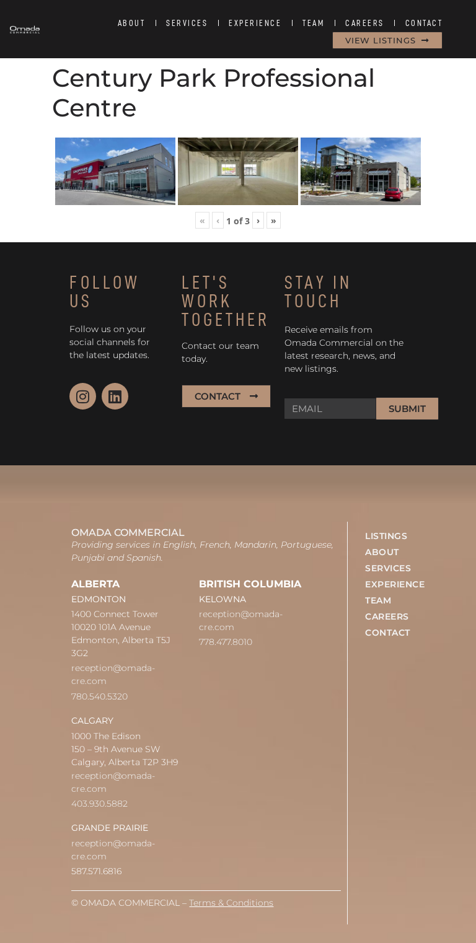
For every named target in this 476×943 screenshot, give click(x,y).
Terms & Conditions (231, 902)
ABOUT (132, 23)
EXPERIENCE (255, 23)
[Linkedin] (115, 396)
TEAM (313, 23)
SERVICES (187, 23)
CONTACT (424, 23)
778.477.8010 (225, 641)
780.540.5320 (99, 696)
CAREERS (364, 23)
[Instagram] (82, 396)
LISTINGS (386, 536)
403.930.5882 (99, 803)
